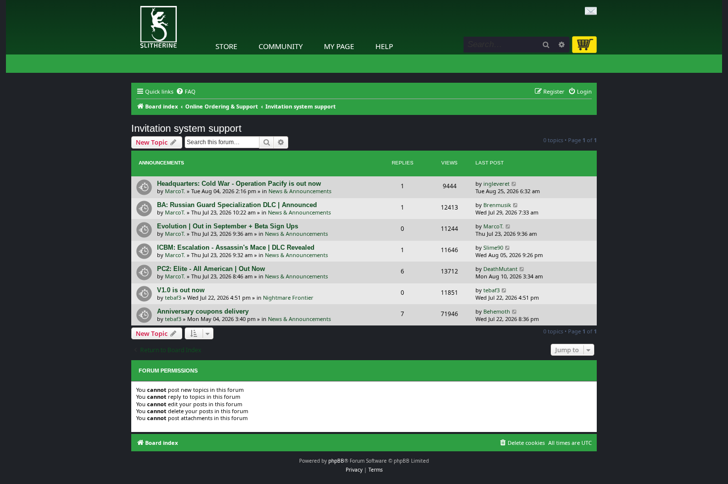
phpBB (336, 460)
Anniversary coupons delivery (203, 311)
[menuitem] (186, 92)
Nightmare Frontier (288, 297)
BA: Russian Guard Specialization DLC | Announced (237, 205)
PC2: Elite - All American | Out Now (211, 268)
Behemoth (496, 311)
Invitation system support (186, 128)
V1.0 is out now (181, 290)
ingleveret (496, 183)
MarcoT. (175, 191)
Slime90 (493, 247)
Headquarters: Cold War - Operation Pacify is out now (239, 183)
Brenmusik (497, 205)
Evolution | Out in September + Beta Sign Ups (227, 226)
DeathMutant (500, 268)
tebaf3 (173, 297)
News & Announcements (299, 191)
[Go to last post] (514, 183)
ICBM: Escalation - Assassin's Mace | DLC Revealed (235, 247)
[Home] (133, 2)
